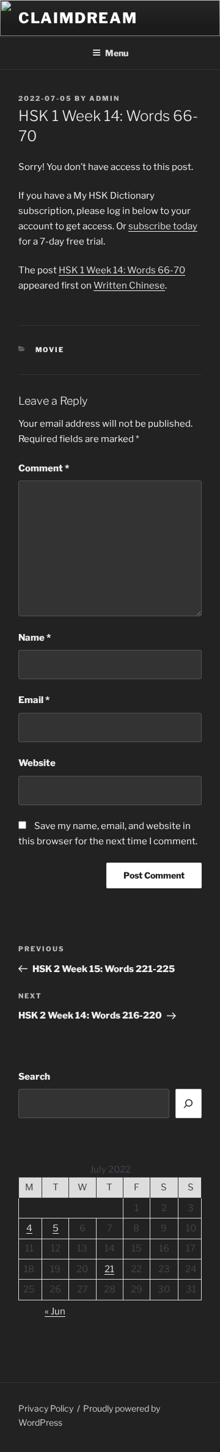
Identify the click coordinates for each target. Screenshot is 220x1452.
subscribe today (162, 226)
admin (104, 98)
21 (109, 1269)
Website (37, 762)
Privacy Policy (45, 1408)
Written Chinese (129, 285)
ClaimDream (78, 18)
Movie (50, 349)
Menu (116, 53)
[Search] (188, 1103)
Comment (43, 468)
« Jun (55, 1311)
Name (34, 637)
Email (34, 700)
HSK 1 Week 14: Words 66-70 (122, 270)
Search (34, 1076)
